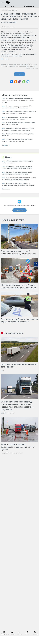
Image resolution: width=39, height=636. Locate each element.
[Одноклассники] (15, 81)
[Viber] (19, 81)
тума (19, 66)
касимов (23, 66)
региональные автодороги (16, 64)
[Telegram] (27, 81)
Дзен (2, 370)
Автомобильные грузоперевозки (11, 453)
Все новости (6, 145)
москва (10, 66)
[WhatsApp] (23, 81)
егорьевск (15, 66)
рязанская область (31, 66)
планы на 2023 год (28, 64)
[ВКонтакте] (11, 81)
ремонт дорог (4, 64)
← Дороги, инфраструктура (9, 10)
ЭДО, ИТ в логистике (7, 413)
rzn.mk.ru (5, 59)
